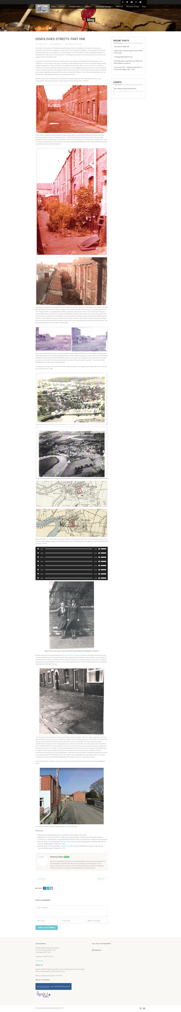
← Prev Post (41, 879)
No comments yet (57, 44)
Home (53, 7)
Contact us (39, 961)
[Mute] (99, 549)
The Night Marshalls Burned (123, 57)
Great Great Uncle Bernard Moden (76, 655)
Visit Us (61, 7)
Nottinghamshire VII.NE (67, 841)
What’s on (119, 7)
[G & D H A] (42, 9)
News (80, 44)
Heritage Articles (72, 44)
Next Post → (102, 879)
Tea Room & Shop (132, 7)
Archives (88, 7)
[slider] (104, 548)
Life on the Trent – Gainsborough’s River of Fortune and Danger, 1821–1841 (128, 68)
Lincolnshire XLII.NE (66, 846)
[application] (72, 549)
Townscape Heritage (103, 7)
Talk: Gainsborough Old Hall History (125, 88)
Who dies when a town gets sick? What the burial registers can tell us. (128, 62)
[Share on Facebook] (44, 888)
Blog (143, 7)
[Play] (38, 549)
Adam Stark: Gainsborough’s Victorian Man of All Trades (128, 52)
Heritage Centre (75, 7)
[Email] (51, 888)
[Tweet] (48, 888)
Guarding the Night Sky (121, 46)
